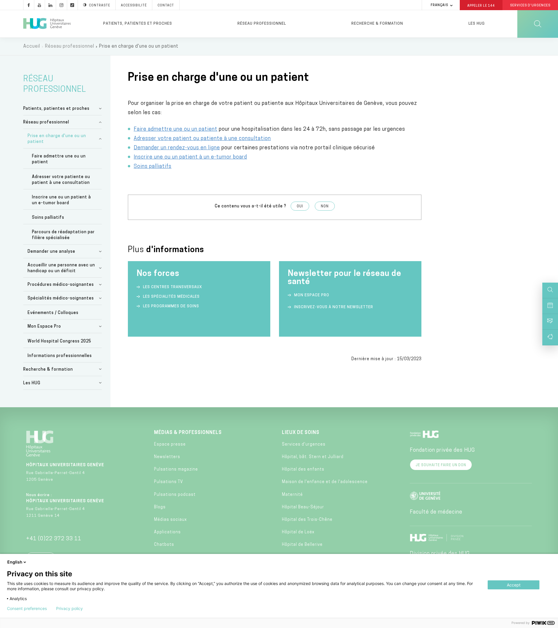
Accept (514, 584)
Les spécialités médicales (171, 297)
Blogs (160, 507)
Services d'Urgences (530, 5)
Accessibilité (134, 5)
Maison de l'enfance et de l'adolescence (325, 482)
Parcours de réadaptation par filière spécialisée (63, 235)
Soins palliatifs (48, 218)
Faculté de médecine (436, 512)
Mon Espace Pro (44, 326)
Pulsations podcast (175, 495)
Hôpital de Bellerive (302, 545)
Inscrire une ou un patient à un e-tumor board (61, 200)
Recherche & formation (377, 24)
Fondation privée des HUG (442, 450)
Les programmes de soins (171, 306)
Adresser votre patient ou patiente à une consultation (202, 138)
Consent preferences (27, 608)
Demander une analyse (51, 252)
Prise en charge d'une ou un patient (57, 139)
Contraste (99, 5)
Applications (167, 532)
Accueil (31, 46)
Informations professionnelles (60, 356)
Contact (166, 5)
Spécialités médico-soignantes (61, 298)
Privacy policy (69, 608)
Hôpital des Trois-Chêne (307, 520)
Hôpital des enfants (303, 469)
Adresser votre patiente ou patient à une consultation (61, 180)
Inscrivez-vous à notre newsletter (333, 307)
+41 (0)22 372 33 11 (53, 539)
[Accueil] (47, 24)
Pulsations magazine (176, 469)
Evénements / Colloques (53, 313)
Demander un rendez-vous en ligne (177, 148)
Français (439, 5)
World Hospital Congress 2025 (59, 341)
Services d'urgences (304, 444)
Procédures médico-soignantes (61, 285)
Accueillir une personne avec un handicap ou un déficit (61, 268)
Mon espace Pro (311, 295)
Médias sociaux (170, 520)
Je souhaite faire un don (441, 465)
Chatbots (164, 545)
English (14, 561)
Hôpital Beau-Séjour (303, 507)
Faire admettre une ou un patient (59, 159)
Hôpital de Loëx (298, 532)
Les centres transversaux (172, 287)
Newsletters (167, 457)
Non (325, 206)
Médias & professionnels (188, 432)
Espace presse (170, 444)
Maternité (292, 495)
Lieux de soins (300, 432)
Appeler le (481, 5)
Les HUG (476, 24)
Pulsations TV (168, 482)
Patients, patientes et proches (137, 24)
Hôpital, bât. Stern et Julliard (313, 457)
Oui (300, 206)
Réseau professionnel (261, 24)
